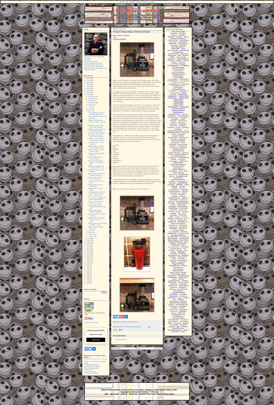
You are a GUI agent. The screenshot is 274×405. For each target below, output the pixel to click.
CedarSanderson (174, 114)
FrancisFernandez (178, 166)
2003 (88, 267)
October (91, 101)
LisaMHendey (183, 215)
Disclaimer (87, 58)
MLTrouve (186, 218)
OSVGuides (184, 247)
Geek (186, 171)
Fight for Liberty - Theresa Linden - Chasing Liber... (96, 147)
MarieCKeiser (183, 225)
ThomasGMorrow (173, 321)
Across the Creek (89, 371)
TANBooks (182, 311)
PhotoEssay (183, 253)
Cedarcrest (185, 114)
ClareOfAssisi (184, 117)
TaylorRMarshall (176, 315)
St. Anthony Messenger (91, 365)
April (90, 230)
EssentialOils (122, 322)
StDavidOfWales (174, 301)
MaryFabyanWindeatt (178, 230)
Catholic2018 (183, 96)
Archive (151, 2)
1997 (88, 279)
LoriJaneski (184, 216)
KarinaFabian (173, 208)
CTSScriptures (178, 87)
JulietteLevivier (181, 205)
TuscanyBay (174, 325)
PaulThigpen (179, 250)
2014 (88, 245)
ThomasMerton (184, 321)
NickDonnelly (182, 243)
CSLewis (174, 62)
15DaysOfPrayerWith (178, 32)
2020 (88, 90)
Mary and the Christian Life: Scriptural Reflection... (96, 174)
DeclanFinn (182, 126)
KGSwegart (172, 206)
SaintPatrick (182, 287)
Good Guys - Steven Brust (96, 133)
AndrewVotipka (174, 45)
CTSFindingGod (184, 79)
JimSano (184, 193)
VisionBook (183, 325)
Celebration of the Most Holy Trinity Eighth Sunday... (97, 130)
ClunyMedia (174, 119)
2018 (88, 94)
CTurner (183, 93)
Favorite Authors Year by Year (93, 65)
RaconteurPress (178, 267)
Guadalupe (172, 181)
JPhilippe (174, 188)
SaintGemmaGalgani (183, 282)
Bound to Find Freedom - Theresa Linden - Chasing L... (96, 121)
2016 (88, 241)
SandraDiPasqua (182, 289)
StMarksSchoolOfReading (178, 303)
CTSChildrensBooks (178, 67)
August (90, 105)
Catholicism (178, 112)
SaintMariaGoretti (172, 285)
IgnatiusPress (183, 183)
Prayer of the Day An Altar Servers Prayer (96, 150)
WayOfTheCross (178, 328)
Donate (132, 2)
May (90, 111)
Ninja (114, 37)
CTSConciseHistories (178, 72)
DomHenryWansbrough (175, 131)
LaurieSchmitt (184, 211)
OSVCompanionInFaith (173, 247)
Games (181, 171)
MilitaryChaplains (173, 240)
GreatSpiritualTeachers (178, 179)
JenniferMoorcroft (175, 193)
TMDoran (173, 313)
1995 (88, 283)
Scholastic (174, 294)
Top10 (170, 323)
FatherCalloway (174, 147)
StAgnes (181, 299)
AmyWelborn (183, 42)
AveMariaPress (178, 52)
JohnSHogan (174, 200)
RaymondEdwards (178, 269)
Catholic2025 (173, 107)
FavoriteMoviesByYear (178, 156)
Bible (179, 55)
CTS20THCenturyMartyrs (178, 64)
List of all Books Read (91, 61)
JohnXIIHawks (183, 199)
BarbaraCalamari (174, 54)
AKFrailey (182, 35)
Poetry (174, 258)
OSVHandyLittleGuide (176, 248)
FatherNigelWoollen (178, 149)
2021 (88, 88)
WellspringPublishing (175, 330)
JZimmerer (182, 188)
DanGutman (181, 122)
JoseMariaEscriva (182, 201)
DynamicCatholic (178, 136)
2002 (88, 269)
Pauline (173, 252)
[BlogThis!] (116, 330)
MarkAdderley (183, 227)
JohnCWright (182, 196)
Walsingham (184, 326)
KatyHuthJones (183, 210)
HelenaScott (172, 183)
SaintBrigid (185, 281)
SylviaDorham (173, 311)
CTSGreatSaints (173, 81)
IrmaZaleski (171, 185)
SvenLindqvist (183, 309)
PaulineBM (181, 252)
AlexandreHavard (173, 40)
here (148, 189)
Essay (183, 142)
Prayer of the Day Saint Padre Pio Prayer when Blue (96, 162)
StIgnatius (184, 301)
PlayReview (185, 255)
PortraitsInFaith (183, 260)
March (90, 232)
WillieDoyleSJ (175, 331)
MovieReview (184, 240)
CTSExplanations (178, 77)
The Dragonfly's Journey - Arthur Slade (96, 185)
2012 (88, 249)
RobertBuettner (173, 277)
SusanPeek (181, 308)
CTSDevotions (178, 76)
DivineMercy (178, 129)
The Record (88, 370)
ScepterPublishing (178, 292)
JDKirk (186, 185)
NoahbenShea (176, 245)
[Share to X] (118, 330)
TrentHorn (185, 323)
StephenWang (173, 306)
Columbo (182, 119)
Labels (138, 2)
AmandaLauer (173, 42)
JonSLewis (171, 201)
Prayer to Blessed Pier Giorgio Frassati (95, 158)
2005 (88, 263)
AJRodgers (174, 35)
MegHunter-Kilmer (183, 233)
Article (183, 48)
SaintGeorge (173, 284)
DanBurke (174, 122)
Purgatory (184, 265)
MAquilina (171, 218)
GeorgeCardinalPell (178, 173)
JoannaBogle (174, 196)
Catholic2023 (178, 103)
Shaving (179, 298)
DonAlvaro (186, 131)
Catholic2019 (172, 98)
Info (126, 2)
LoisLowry (177, 216)
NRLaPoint (173, 243)
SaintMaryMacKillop (183, 285)
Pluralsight (172, 257)
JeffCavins (185, 191)
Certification (172, 116)
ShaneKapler (183, 296)
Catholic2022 (178, 101)
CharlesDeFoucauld (183, 116)
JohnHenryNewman (174, 198)
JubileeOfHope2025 (182, 203)
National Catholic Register (92, 366)
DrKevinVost (185, 132)
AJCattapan (182, 33)
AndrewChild (172, 43)
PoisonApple (181, 258)
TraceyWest (177, 323)
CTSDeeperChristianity (178, 74)
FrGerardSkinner (173, 161)
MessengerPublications (178, 235)
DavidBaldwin (183, 124)
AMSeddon (171, 37)
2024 (88, 82)
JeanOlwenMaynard (174, 191)
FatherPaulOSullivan (178, 151)
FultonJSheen (173, 171)
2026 (88, 78)
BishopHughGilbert (181, 57)
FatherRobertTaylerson (174, 152)
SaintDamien (172, 282)
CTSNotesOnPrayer (173, 84)
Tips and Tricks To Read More (93, 66)
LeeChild (173, 213)
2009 (88, 255)
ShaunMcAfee (171, 298)
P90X (184, 248)
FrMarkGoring (183, 161)
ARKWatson (179, 37)
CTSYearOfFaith (172, 91)
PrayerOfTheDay (178, 264)
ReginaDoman (172, 276)
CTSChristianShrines (178, 69)
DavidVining (173, 126)
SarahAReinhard (178, 291)
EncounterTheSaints (178, 141)
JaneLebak (184, 190)
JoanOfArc (182, 194)
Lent (179, 213)
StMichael (171, 304)
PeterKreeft (173, 253)
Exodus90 (172, 146)
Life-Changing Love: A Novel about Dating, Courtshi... (96, 193)
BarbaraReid (184, 54)
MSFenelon (173, 220)
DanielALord (173, 124)
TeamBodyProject (178, 316)
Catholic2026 (184, 107)
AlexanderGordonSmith (178, 38)
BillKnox (172, 57)
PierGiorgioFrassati (174, 255)
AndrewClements (183, 43)
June (90, 109)
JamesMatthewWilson (174, 189)
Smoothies (186, 298)
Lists (171, 217)
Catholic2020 (183, 98)
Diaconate (178, 127)
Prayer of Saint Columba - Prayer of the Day (96, 202)
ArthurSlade (175, 48)
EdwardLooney (184, 137)
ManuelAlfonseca (182, 222)
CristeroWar (173, 121)
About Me (87, 60)
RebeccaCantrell (175, 272)
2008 (88, 257)
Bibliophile (185, 55)
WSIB (177, 326)
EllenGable (174, 139)
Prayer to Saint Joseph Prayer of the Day (95, 178)
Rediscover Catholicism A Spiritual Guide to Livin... (96, 167)
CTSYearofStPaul (174, 92)
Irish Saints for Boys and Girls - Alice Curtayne (95, 126)
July (89, 107)
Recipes (184, 272)
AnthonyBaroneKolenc (178, 47)
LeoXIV (184, 213)
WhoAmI (186, 330)
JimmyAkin (174, 194)
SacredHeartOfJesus (174, 281)
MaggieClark (172, 222)
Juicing (173, 205)
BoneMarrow (171, 59)
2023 (88, 84)
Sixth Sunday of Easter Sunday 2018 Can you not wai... (97, 206)
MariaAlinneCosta (173, 225)
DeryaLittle (171, 127)
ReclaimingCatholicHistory (178, 274)
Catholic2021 (178, 100)
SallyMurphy (172, 289)
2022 (88, 86)
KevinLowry (171, 211)
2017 (88, 239)
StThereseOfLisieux (182, 304)
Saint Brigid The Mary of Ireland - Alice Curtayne (96, 135)
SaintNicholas (173, 287)
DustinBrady (181, 134)
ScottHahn (183, 294)
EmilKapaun (182, 139)
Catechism (173, 94)
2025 (88, 80)
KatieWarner (173, 210)
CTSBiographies (173, 65)
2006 (88, 261)
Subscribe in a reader (91, 322)
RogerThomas (183, 277)
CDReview (186, 60)
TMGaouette (181, 313)
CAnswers (171, 60)
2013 (88, 247)
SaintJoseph (183, 284)
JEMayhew (174, 186)
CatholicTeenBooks (178, 110)
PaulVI (186, 250)
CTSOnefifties (185, 84)
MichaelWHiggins (173, 238)
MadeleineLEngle (182, 220)
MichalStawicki (184, 238)
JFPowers (182, 186)
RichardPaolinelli (183, 276)
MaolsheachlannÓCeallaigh (178, 223)
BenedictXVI (172, 55)
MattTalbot (184, 232)
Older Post (158, 348)
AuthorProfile (184, 50)
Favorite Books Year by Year (93, 63)
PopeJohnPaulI (173, 260)
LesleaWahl (173, 215)
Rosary (174, 279)
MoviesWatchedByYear (175, 242)
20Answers (174, 33)
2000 (88, 273)
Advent (186, 37)
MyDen (186, 242)
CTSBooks (184, 66)
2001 (88, 271)
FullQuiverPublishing (178, 169)
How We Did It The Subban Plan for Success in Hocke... (96, 219)
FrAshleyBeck (181, 159)
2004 (88, 265)
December (91, 96)
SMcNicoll (181, 279)
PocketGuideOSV (182, 257)
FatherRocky (185, 152)
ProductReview (133, 322)
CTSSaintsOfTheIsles (178, 86)
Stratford (174, 308)
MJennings (178, 218)
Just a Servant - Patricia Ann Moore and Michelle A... (97, 198)
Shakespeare (173, 296)
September (92, 102)
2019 (88, 92)
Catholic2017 (172, 96)
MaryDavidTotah (183, 228)
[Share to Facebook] (120, 330)
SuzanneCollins (173, 309)
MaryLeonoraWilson (174, 231)
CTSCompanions (178, 71)
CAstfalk (178, 60)
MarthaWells (173, 228)
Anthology (182, 45)
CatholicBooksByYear (178, 108)
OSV (183, 245)
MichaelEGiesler (184, 237)
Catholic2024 (178, 105)
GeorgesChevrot (172, 174)
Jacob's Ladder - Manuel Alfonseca (95, 227)
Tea (184, 315)
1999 (88, 275)
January (91, 237)
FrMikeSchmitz (178, 163)
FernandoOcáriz (172, 157)
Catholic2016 (182, 94)
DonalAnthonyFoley (174, 132)
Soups (174, 299)
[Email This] (114, 330)
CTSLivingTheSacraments (178, 82)
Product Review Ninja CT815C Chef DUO (94, 211)
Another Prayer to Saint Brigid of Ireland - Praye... (97, 224)
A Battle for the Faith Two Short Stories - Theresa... (96, 139)
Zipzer (183, 331)
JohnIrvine (185, 198)
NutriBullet (140, 93)
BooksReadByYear (183, 59)
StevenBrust (183, 306)
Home (122, 2)
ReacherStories (178, 271)
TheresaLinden (173, 320)
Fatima (171, 154)
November (91, 99)
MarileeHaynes (173, 227)
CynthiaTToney (182, 121)
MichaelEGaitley (173, 237)
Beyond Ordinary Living (91, 368)
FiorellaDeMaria (183, 157)
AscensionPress (173, 50)
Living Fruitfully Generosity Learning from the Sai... (96, 113)
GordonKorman (181, 176)
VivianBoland (171, 326)
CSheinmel (181, 62)
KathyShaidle (183, 208)
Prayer (173, 262)
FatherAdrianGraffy (182, 146)
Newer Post (115, 348)
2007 (88, 259)
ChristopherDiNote (173, 117)
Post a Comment (121, 339)
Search (144, 2)
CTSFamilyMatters (173, 79)
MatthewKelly (172, 233)
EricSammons (175, 142)
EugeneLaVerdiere (183, 144)
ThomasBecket (184, 319)
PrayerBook (181, 262)
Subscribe (96, 340)
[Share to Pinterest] (122, 330)
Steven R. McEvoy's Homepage (94, 56)
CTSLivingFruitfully (184, 81)
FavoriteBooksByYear (181, 154)
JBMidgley (179, 185)
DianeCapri (185, 127)
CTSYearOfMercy (183, 91)
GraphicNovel (178, 178)
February (91, 234)
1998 (88, 277)
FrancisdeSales (178, 168)
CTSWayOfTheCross (178, 89)
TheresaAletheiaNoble (178, 318)
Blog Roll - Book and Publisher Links (95, 68)
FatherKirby (183, 147)
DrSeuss (173, 134)
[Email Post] (148, 326)
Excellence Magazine (91, 373)
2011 (88, 251)
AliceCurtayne (184, 40)
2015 (88, 243)
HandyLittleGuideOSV (182, 181)
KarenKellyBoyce (182, 206)
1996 (88, 281)
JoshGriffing (171, 203)
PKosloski (171, 250)
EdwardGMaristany (173, 137)
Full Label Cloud (89, 70)
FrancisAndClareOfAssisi (178, 164)
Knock (178, 211)
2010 (88, 253)
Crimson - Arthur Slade (95, 196)
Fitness (173, 159)
